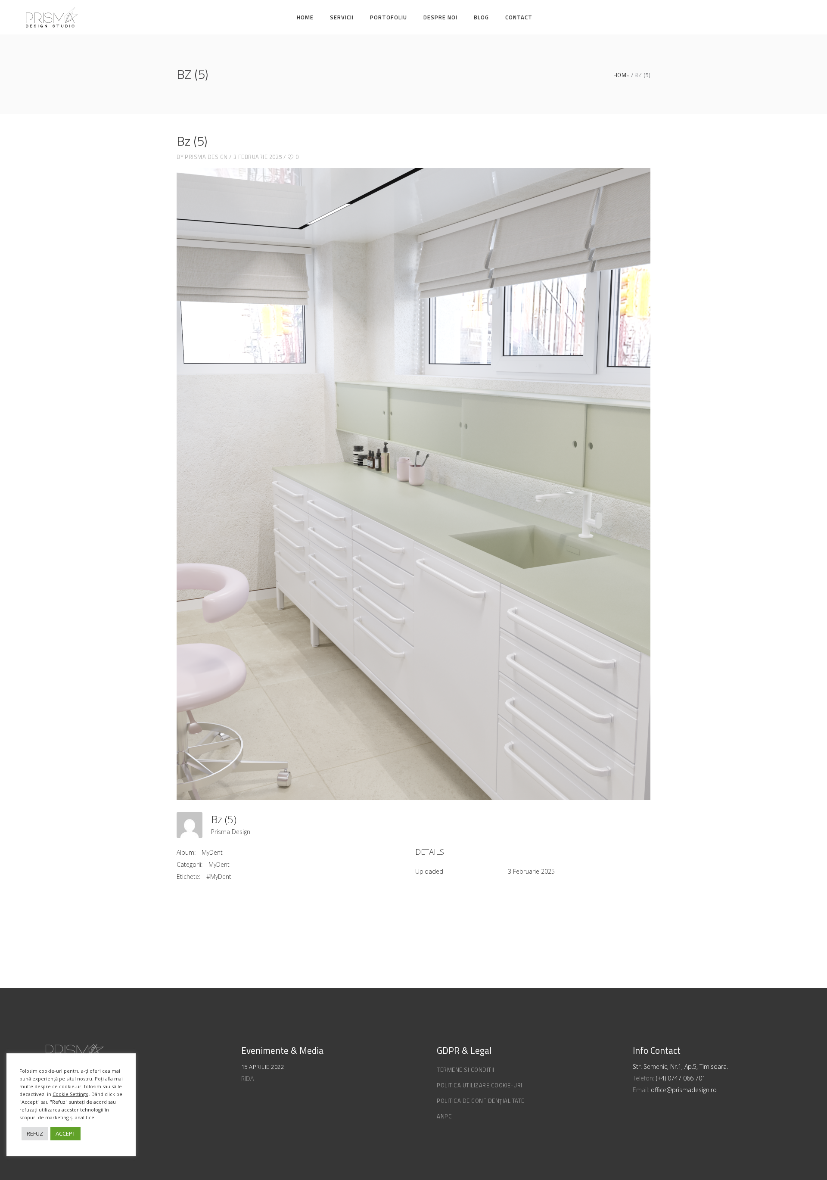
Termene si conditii (465, 1069)
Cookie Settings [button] (70, 1094)
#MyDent (218, 876)
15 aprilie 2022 (262, 1067)
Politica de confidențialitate (481, 1100)
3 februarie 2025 (257, 157)
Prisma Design (206, 157)
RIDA (247, 1078)
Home (621, 75)
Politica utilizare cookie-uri (479, 1085)
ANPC (444, 1116)
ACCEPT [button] (65, 1133)
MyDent (212, 852)
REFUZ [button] (35, 1133)
